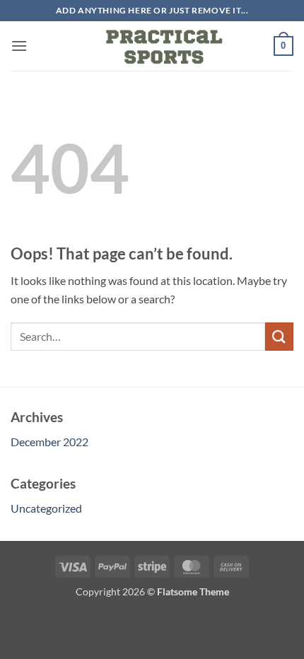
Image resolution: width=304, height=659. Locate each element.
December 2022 (49, 441)
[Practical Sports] (152, 46)
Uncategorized (46, 508)
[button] (19, 45)
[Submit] (279, 336)
